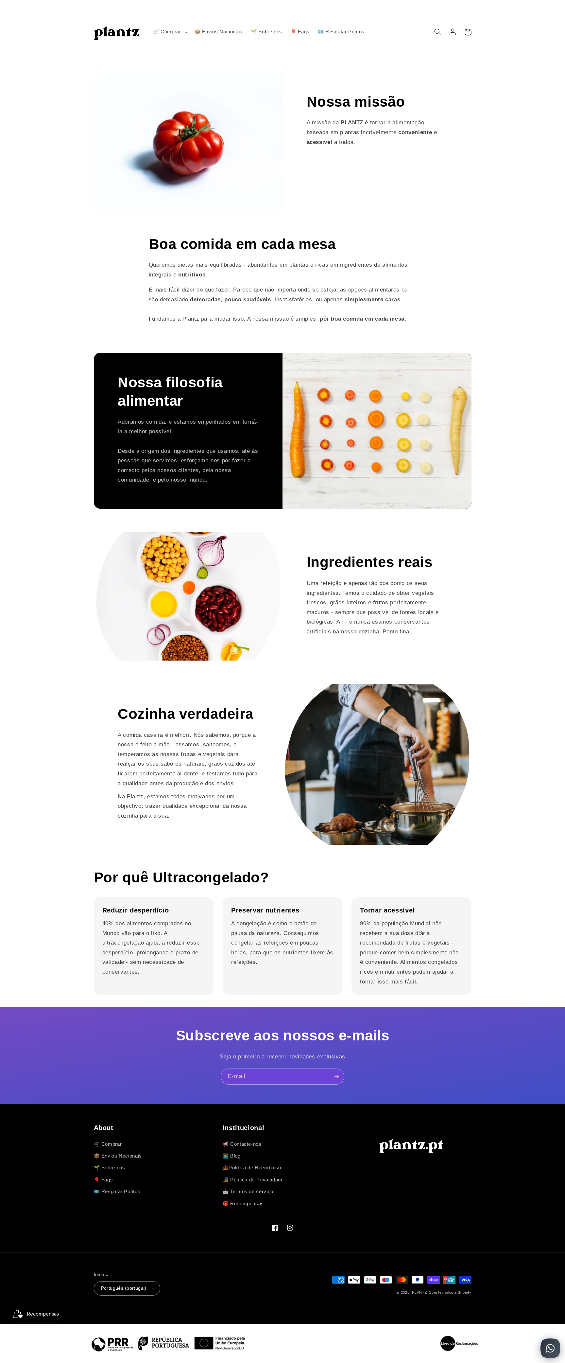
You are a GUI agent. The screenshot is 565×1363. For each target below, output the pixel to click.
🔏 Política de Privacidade (253, 1179)
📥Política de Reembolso (252, 1167)
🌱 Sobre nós (109, 1167)
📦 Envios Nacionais (118, 1156)
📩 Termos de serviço (248, 1191)
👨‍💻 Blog (232, 1156)
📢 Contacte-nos (242, 1144)
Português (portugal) (123, 1288)
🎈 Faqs (103, 1179)
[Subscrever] (336, 1077)
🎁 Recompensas (243, 1203)
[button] (169, 32)
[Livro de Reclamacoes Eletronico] (459, 1343)
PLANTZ (419, 1292)
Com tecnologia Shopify (450, 1292)
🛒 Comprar (108, 1144)
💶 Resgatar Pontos (117, 1191)
